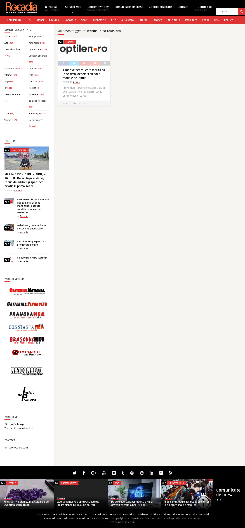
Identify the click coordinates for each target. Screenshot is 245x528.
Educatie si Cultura (38, 56)
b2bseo (168, 498)
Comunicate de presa (128, 7)
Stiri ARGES (65, 514)
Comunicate (14, 20)
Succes (60, 498)
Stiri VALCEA (88, 518)
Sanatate (70, 20)
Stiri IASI (156, 514)
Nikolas (76, 82)
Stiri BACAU (78, 514)
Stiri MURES (197, 514)
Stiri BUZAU (91, 514)
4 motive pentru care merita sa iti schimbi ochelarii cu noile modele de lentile (84, 74)
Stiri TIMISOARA (72, 518)
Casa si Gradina (12, 49)
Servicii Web (73, 7)
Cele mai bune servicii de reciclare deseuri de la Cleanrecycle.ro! (24, 503)
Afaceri (158, 20)
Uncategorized (36, 120)
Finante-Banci (11, 68)
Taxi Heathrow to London (18, 428)
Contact (183, 7)
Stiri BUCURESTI (107, 514)
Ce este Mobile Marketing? (32, 257)
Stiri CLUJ (121, 514)
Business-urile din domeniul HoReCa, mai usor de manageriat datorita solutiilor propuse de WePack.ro (33, 206)
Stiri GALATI (144, 514)
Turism (120, 27)
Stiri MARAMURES (180, 514)
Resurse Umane (12, 94)
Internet (144, 20)
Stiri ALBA (41, 514)
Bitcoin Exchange (14, 424)
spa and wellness (38, 101)
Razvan (7, 498)
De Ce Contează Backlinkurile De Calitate (76, 503)
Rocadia (18, 190)
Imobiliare (191, 20)
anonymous (35, 36)
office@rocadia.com (16, 447)
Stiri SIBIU (57, 518)
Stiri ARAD (53, 514)
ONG (216, 20)
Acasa (52, 8)
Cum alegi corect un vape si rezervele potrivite (187, 503)
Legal (205, 20)
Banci (40, 20)
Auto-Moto (127, 20)
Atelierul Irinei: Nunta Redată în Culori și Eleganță (133, 503)
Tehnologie (99, 20)
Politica (228, 20)
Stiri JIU (165, 514)
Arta (113, 20)
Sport (84, 20)
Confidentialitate (160, 7)
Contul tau (203, 8)
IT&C (29, 20)
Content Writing (98, 8)
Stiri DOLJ (132, 514)
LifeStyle (54, 20)
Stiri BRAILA (102, 518)
